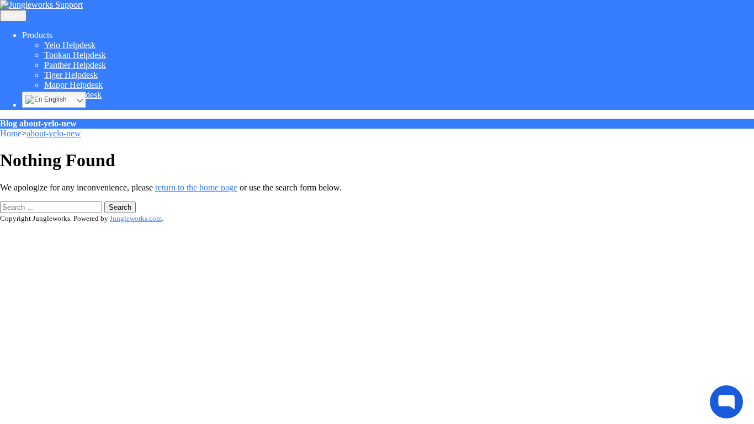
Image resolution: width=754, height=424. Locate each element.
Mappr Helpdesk (73, 84)
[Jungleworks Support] (41, 4)
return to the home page (196, 187)
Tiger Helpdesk (71, 75)
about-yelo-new (53, 133)
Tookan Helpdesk (75, 55)
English (55, 99)
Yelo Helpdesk (69, 45)
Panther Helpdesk (75, 65)
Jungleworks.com (136, 218)
